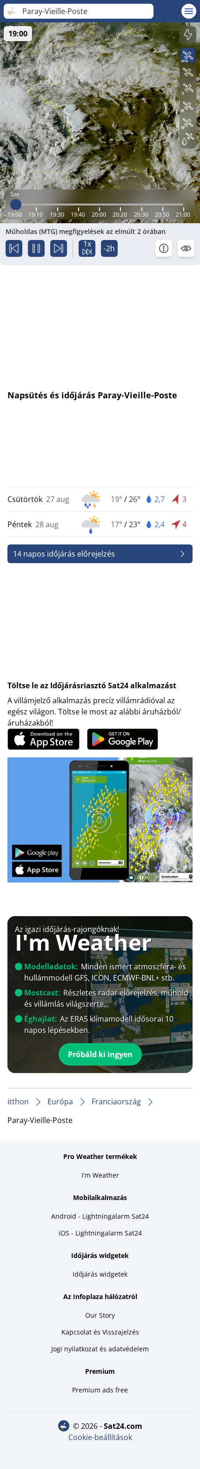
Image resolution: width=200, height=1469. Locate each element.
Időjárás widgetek (100, 1274)
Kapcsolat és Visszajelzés (100, 1332)
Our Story (100, 1315)
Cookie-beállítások (100, 1437)
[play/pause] (36, 248)
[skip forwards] (58, 248)
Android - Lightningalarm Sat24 (100, 1216)
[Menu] (188, 11)
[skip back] (14, 248)
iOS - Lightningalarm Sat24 (100, 1233)
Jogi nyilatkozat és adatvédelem (100, 1348)
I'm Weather (100, 1175)
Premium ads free (100, 1389)
